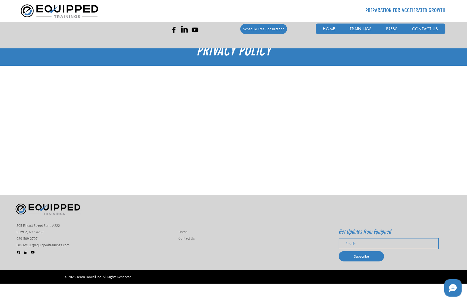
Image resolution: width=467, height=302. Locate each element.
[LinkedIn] (184, 30)
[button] (360, 29)
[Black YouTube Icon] (33, 252)
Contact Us (186, 238)
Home (183, 232)
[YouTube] (195, 30)
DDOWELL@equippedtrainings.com (42, 245)
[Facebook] (174, 30)
